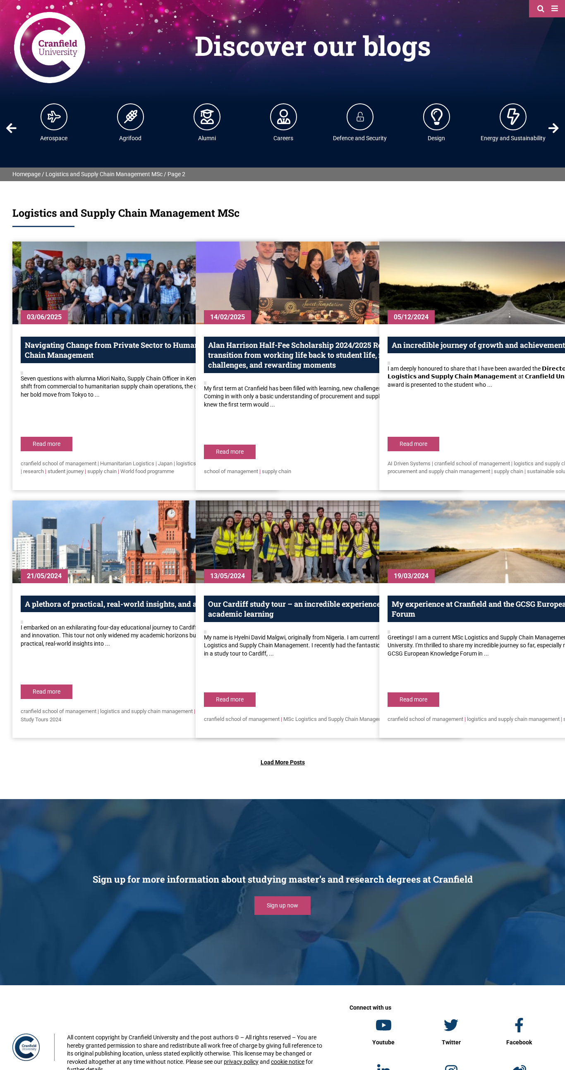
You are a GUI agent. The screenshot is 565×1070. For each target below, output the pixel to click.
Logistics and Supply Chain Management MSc (104, 174)
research (33, 471)
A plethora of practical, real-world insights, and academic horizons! (143, 604)
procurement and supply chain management (439, 471)
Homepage (26, 174)
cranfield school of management (58, 463)
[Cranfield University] (49, 13)
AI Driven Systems (409, 463)
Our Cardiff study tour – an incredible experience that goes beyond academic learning (324, 609)
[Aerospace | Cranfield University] (54, 116)
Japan (165, 463)
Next (553, 128)
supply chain (102, 471)
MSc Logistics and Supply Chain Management (336, 719)
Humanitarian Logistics (127, 463)
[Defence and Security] (360, 116)
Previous (11, 128)
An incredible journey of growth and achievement (478, 345)
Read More (46, 443)
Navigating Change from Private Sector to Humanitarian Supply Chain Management (137, 350)
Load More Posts (283, 762)
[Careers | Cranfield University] (283, 116)
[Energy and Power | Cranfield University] (513, 116)
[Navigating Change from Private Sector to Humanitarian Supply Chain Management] (145, 283)
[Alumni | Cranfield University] (207, 116)
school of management (231, 471)
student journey (66, 471)
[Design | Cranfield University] (436, 116)
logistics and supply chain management (146, 711)
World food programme (147, 471)
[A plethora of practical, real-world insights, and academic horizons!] (145, 541)
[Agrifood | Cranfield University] (130, 116)
